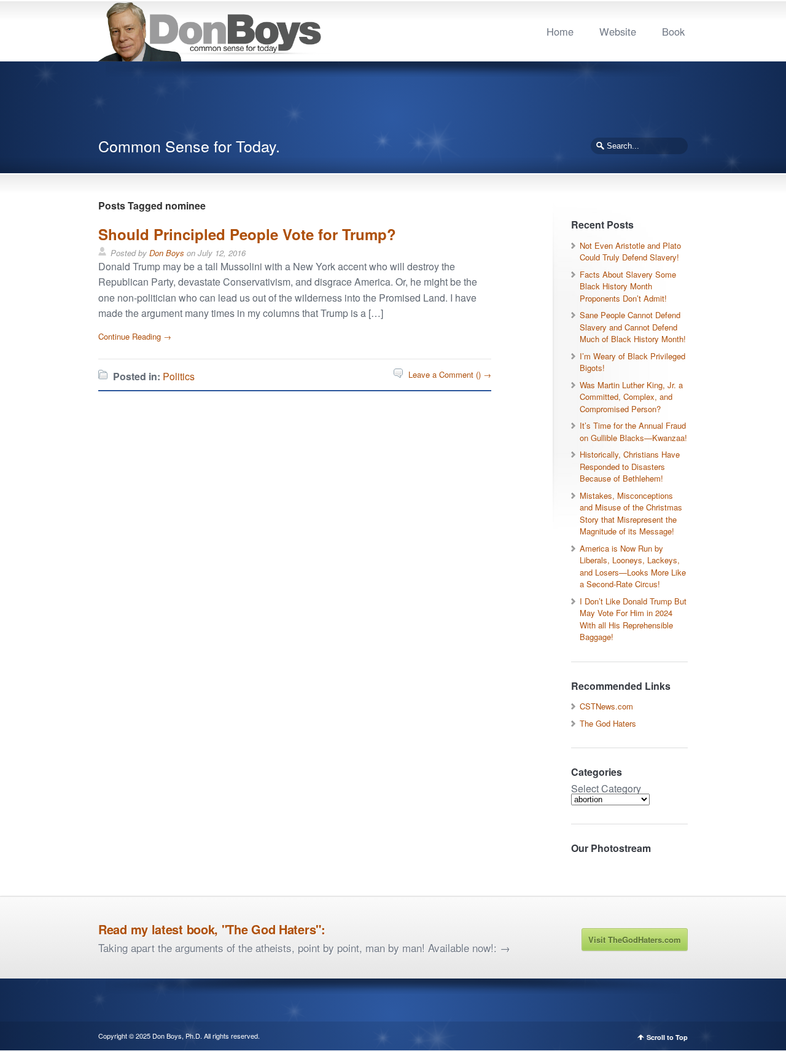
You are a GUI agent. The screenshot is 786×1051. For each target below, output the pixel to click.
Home (560, 31)
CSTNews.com (606, 706)
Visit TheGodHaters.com (634, 939)
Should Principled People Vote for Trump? (247, 234)
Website (617, 31)
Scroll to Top (667, 1037)
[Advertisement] (393, 104)
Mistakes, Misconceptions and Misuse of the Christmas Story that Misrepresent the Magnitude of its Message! (631, 513)
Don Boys (166, 253)
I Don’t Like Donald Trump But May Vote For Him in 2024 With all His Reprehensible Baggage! (633, 619)
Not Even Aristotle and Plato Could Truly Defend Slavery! (630, 252)
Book (673, 31)
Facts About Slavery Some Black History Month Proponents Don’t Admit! (628, 286)
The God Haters (608, 723)
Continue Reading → (134, 336)
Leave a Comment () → (449, 374)
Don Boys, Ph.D (176, 1036)
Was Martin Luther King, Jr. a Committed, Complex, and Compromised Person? (631, 397)
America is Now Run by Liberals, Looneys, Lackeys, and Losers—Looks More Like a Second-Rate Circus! (633, 566)
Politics (179, 376)
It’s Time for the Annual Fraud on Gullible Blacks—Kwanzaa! (633, 431)
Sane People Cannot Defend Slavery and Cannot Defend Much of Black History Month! (633, 327)
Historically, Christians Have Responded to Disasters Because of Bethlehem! (630, 466)
